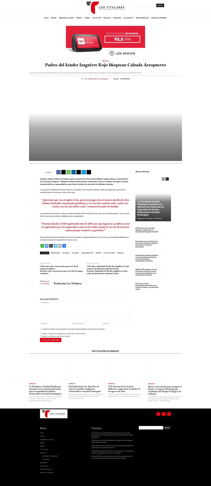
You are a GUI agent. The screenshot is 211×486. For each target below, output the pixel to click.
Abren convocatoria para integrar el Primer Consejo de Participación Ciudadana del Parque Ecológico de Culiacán (165, 390)
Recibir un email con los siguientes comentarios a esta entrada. (64, 333)
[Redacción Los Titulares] (83, 78)
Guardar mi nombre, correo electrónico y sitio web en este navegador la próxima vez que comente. (74, 329)
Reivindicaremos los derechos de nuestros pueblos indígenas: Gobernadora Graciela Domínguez (146, 244)
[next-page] (167, 179)
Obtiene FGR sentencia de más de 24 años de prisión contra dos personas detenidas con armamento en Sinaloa (146, 272)
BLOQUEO (66, 253)
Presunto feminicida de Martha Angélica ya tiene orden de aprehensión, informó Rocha (107, 272)
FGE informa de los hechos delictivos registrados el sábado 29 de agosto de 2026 (124, 389)
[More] (94, 172)
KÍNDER (98, 253)
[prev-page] (163, 179)
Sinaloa (105, 61)
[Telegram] (84, 172)
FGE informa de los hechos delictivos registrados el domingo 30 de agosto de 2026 (146, 230)
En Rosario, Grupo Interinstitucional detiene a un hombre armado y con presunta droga (146, 286)
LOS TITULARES (109, 253)
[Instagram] (54, 7)
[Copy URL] (89, 172)
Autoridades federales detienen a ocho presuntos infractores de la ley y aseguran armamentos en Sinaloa (146, 258)
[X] (60, 7)
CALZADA (75, 253)
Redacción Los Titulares (98, 79)
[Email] (78, 172)
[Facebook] (49, 7)
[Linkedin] (73, 172)
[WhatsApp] (68, 172)
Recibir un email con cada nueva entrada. (56, 336)
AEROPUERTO (55, 253)
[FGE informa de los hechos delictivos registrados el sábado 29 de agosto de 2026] (125, 369)
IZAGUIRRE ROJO (87, 253)
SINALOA (120, 253)
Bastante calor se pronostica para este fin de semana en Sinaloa (61, 272)
